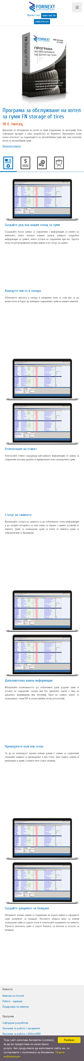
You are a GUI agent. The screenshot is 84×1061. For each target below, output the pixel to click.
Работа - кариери (12, 1001)
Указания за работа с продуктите (21, 1028)
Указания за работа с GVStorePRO (22, 1033)
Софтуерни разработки (15, 1023)
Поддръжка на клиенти (16, 1006)
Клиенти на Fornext (13, 995)
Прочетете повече (12, 146)
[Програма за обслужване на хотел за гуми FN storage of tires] (42, 66)
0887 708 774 (49, 15)
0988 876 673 (42, 21)
